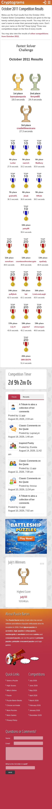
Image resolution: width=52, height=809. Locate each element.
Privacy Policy (12, 720)
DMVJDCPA (26, 360)
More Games (11, 715)
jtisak (26, 196)
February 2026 (35, 705)
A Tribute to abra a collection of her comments (28, 408)
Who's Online (12, 690)
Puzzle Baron (14, 620)
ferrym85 (35, 96)
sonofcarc (9, 261)
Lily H (12, 327)
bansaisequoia (18, 96)
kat (26, 294)
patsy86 (26, 229)
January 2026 (35, 710)
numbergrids (11, 634)
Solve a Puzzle (12, 681)
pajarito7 (26, 327)
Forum (14, 397)
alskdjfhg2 (26, 597)
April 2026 (33, 695)
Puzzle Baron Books (14, 701)
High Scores (11, 686)
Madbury (39, 163)
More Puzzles (12, 710)
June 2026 (34, 686)
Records (26, 397)
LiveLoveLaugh (39, 294)
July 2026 (33, 681)
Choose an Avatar (13, 705)
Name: (8, 738)
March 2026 (34, 701)
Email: (8, 744)
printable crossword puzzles (23, 641)
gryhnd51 (13, 196)
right (43, 564)
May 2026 (33, 690)
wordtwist (22, 634)
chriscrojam (39, 327)
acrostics (9, 631)
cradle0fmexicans (26, 128)
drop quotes (31, 631)
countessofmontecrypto (26, 261)
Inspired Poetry (26, 443)
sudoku (36, 634)
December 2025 (36, 715)
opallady (43, 261)
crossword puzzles (13, 638)
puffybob (13, 294)
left (41, 564)
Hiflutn (39, 196)
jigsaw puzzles (29, 627)
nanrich (26, 163)
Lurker (13, 163)
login (44, 2)
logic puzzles (19, 631)
